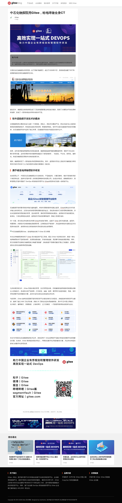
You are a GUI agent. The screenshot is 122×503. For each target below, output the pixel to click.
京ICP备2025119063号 (53, 500)
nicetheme (43, 500)
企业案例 (38, 3)
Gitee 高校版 (105, 477)
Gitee (17, 17)
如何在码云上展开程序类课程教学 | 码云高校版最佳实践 (100, 458)
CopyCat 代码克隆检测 (70, 480)
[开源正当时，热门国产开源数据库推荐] (26, 423)
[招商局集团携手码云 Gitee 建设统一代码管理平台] (47, 447)
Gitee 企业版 (93, 480)
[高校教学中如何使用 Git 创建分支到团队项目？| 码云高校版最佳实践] (20, 447)
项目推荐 (47, 3)
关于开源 (55, 3)
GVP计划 (72, 477)
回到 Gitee (72, 3)
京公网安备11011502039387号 (68, 500)
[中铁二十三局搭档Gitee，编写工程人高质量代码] (60, 423)
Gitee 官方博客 (26, 500)
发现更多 (64, 3)
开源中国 (92, 477)
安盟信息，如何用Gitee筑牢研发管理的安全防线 (74, 458)
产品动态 (30, 3)
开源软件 (65, 477)
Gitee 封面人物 (81, 477)
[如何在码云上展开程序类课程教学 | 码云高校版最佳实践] (101, 447)
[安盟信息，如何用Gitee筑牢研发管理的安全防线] (74, 447)
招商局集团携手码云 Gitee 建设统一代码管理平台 (47, 458)
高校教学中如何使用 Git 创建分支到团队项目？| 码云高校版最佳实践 (20, 458)
